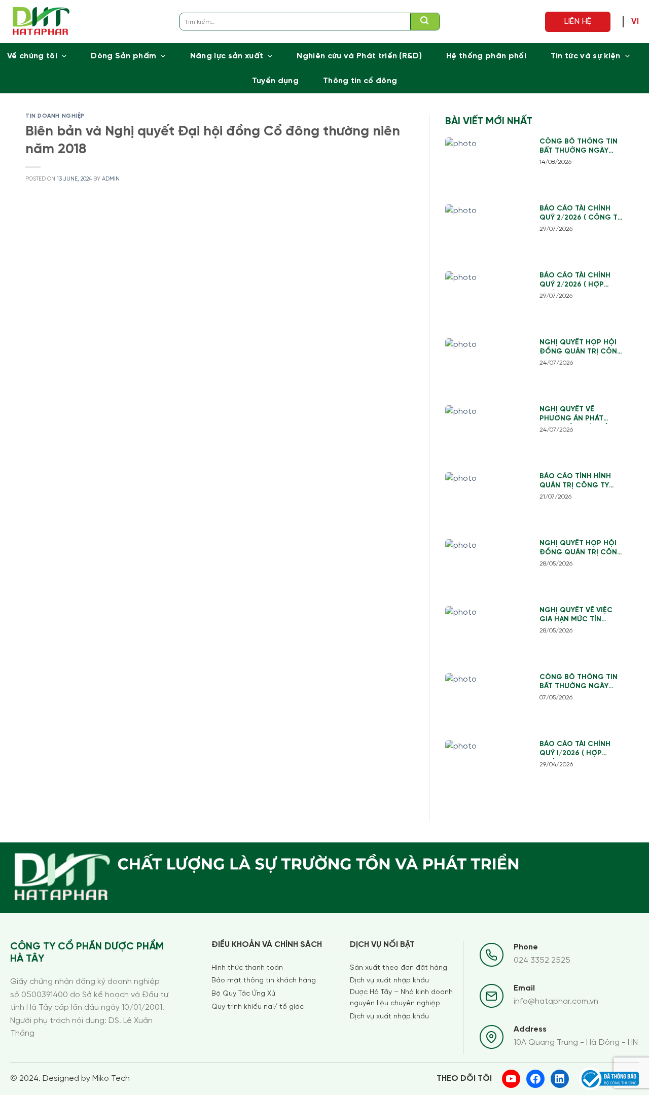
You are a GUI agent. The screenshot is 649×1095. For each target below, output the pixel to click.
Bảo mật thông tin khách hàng (263, 980)
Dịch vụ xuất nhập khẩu (389, 980)
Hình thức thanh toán (247, 968)
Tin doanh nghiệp (55, 116)
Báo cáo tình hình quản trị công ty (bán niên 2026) (575, 481)
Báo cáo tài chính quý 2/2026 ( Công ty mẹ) (580, 214)
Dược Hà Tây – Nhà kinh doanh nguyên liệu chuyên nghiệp (401, 997)
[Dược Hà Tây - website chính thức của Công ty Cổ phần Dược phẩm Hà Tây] (41, 22)
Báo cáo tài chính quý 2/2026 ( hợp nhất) (574, 281)
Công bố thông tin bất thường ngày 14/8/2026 (578, 147)
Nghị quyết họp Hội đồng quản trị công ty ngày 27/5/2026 (581, 548)
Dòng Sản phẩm (123, 56)
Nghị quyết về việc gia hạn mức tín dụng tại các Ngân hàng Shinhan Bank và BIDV (577, 615)
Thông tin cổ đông (360, 81)
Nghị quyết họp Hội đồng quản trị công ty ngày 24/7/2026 (581, 348)
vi (635, 22)
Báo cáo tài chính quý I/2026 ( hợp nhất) (574, 749)
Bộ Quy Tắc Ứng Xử (243, 994)
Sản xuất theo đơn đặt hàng (398, 968)
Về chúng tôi (32, 56)
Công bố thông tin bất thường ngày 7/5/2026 (578, 682)
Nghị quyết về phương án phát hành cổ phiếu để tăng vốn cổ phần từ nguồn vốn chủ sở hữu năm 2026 (581, 414)
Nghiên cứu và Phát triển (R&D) (359, 56)
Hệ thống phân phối (486, 56)
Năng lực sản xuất (226, 56)
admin (111, 179)
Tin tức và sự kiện (586, 56)
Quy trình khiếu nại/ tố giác (257, 1007)
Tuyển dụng (275, 81)
